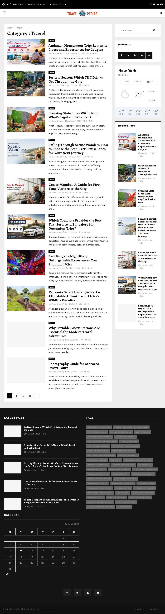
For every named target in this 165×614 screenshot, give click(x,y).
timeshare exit (120, 474)
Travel (51, 40)
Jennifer (55, 85)
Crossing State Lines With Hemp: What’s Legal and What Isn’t (74, 115)
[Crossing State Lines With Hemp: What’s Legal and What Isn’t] (127, 198)
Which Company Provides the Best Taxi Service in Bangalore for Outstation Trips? (75, 224)
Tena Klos (56, 192)
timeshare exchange (98, 474)
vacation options (116, 497)
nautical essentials (98, 446)
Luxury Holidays (129, 441)
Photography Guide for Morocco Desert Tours (74, 365)
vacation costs (95, 497)
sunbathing (144, 465)
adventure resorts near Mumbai (131, 427)
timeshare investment (99, 479)
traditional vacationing (100, 493)
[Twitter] (77, 592)
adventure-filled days (99, 427)
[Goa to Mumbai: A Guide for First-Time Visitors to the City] (127, 260)
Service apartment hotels (138, 460)
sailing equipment (128, 455)
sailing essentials (97, 460)
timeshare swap (146, 483)
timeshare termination (99, 488)
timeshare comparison (145, 469)
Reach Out (140, 609)
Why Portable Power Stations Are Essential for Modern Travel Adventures (74, 332)
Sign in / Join (59, 4)
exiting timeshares (125, 437)
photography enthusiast (125, 446)
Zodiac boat (124, 507)
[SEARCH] (154, 30)
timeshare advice (96, 469)
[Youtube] (98, 592)
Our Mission (154, 609)
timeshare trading (145, 488)
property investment (123, 451)
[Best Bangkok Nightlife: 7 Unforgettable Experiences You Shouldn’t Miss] (127, 313)
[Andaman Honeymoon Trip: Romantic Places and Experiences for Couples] (127, 142)
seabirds (115, 460)
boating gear (142, 432)
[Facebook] (67, 592)
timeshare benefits (119, 469)
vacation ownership (140, 497)
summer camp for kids (123, 465)
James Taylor (57, 268)
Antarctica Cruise (97, 432)
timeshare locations (125, 479)
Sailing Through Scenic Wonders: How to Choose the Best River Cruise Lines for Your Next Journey (78, 148)
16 (30, 396)
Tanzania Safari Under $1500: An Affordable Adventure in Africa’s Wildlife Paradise (74, 296)
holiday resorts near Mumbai (102, 441)
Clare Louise (57, 121)
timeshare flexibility (143, 474)
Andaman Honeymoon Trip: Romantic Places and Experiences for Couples (78, 47)
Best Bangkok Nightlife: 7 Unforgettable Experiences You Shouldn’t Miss (73, 260)
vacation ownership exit (100, 502)
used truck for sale (143, 493)
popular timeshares (98, 451)
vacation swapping (126, 502)
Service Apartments (97, 465)
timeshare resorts (97, 483)
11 (21, 550)
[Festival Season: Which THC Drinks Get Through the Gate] (127, 173)
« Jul (6, 573)
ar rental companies (121, 432)
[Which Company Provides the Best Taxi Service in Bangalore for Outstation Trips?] (127, 285)
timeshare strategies (122, 483)
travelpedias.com (49, 609)
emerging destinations (99, 437)
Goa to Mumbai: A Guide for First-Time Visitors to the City (75, 186)
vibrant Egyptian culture (100, 507)
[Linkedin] (87, 592)
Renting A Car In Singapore (101, 455)
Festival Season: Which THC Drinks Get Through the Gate (76, 79)
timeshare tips (123, 488)
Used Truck (122, 493)
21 (53, 556)
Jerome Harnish (59, 53)
